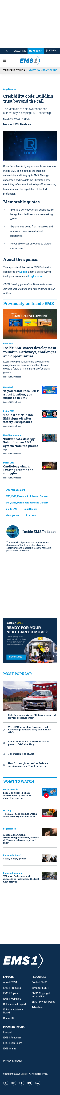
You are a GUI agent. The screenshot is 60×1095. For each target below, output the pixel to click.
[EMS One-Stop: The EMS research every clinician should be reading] (49, 792)
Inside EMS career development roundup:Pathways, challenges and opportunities (29, 352)
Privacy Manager (12, 1060)
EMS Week (8, 387)
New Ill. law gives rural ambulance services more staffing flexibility (28, 765)
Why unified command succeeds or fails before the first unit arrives (21, 879)
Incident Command (12, 873)
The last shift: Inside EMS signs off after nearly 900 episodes (18, 418)
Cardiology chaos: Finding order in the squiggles (18, 469)
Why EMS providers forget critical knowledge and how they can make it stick (29, 730)
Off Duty (7, 810)
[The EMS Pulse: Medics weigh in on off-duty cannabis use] (49, 813)
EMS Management (12, 435)
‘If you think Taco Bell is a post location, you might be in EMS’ (21, 394)
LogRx (23, 271)
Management (13, 515)
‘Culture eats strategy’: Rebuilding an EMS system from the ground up (21, 444)
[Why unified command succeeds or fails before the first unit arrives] (49, 876)
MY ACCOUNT (35, 51)
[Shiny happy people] (49, 858)
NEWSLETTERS (19, 51)
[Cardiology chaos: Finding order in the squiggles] (49, 466)
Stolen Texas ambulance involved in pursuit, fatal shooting (28, 743)
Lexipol (24, 1074)
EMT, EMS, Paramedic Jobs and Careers (27, 496)
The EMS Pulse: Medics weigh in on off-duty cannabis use (20, 815)
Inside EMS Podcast (17, 124)
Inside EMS (8, 411)
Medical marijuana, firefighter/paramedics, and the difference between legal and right (21, 838)
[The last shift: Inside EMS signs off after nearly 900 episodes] (49, 414)
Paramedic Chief (11, 855)
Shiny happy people (14, 858)
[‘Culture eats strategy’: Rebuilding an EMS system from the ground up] (49, 438)
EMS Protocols (10, 789)
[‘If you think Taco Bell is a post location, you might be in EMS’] (49, 390)
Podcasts (8, 343)
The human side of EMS (21, 754)
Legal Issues (9, 89)
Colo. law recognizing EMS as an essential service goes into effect (32, 716)
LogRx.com (35, 276)
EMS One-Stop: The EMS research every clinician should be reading (17, 795)
